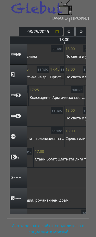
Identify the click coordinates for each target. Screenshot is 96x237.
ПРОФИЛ (80, 18)
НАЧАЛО (59, 18)
